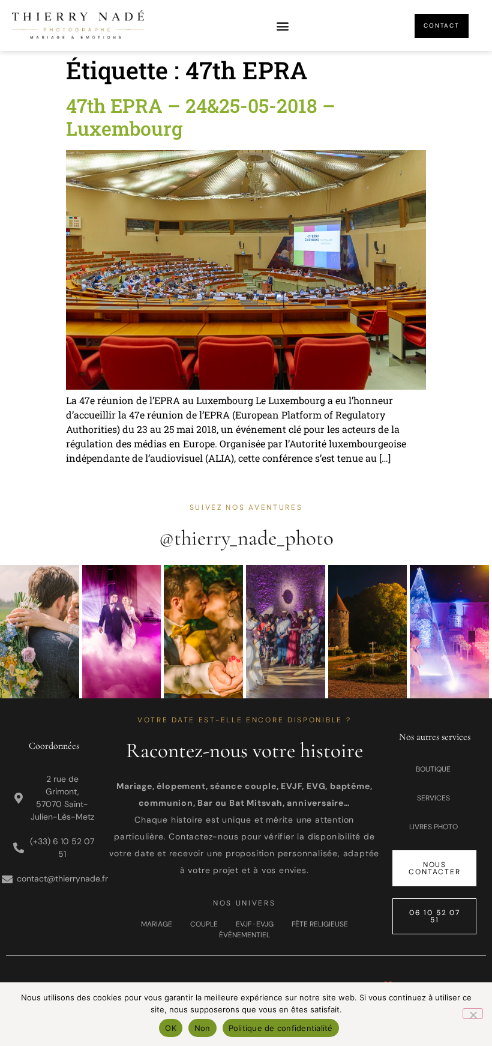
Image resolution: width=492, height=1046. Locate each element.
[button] (282, 25)
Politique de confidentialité (281, 1028)
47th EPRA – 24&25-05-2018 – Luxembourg (200, 116)
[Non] (473, 1013)
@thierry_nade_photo (246, 538)
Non (202, 1028)
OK (170, 1028)
